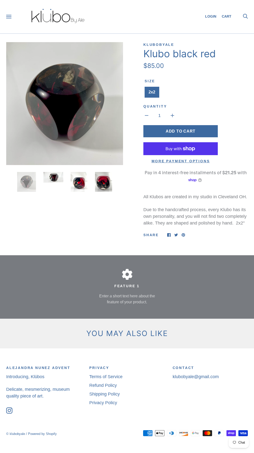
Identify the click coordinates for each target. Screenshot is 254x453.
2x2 (152, 92)
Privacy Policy (103, 402)
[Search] (245, 16)
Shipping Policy (104, 394)
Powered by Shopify (42, 434)
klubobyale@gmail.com (196, 376)
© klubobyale (15, 434)
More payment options (181, 161)
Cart (228, 16)
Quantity (155, 106)
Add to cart (180, 131)
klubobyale (158, 45)
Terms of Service (106, 376)
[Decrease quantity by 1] (146, 115)
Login (210, 16)
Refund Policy (103, 385)
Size (150, 81)
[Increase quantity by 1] (172, 115)
